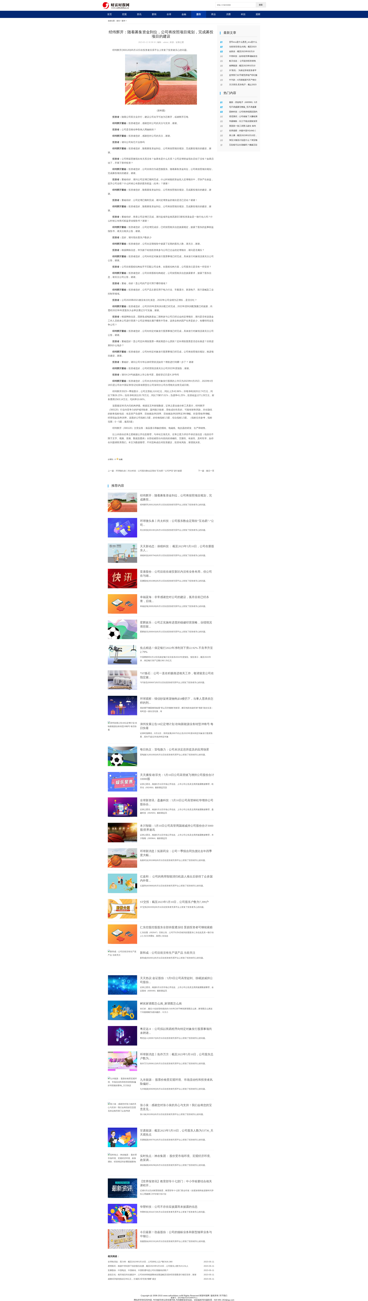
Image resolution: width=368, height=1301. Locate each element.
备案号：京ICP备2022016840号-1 (184, 1298)
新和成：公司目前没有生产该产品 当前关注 (167, 952)
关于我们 (223, 1295)
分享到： (111, 459)
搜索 (261, 5)
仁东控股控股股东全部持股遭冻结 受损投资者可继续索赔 (176, 927)
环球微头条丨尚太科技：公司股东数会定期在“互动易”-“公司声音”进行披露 (149, 471)
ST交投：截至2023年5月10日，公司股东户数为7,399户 (174, 901)
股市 (123, 21)
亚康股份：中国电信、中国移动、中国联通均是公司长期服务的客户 (138, 1270)
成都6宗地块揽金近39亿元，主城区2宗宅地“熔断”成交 (132, 1279)
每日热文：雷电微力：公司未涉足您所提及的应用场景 (174, 749)
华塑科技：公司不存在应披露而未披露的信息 (169, 1206)
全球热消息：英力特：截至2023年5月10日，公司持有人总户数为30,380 (140, 1262)
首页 (118, 21)
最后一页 (210, 471)
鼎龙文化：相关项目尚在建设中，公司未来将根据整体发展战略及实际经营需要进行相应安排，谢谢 (152, 1274)
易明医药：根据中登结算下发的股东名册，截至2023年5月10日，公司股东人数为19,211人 (148, 1266)
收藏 (120, 459)
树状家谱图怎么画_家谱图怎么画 (161, 1003)
